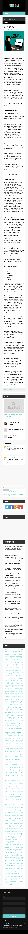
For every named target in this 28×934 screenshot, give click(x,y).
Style (8, 855)
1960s (9, 651)
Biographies (20, 673)
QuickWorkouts (17, 825)
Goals (10, 743)
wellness (11, 878)
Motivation (17, 797)
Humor (22, 759)
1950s (6, 651)
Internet (11, 767)
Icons (6, 761)
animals (17, 662)
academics (7, 654)
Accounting (7, 656)
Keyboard (21, 770)
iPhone (21, 769)
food (22, 737)
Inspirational (14, 764)
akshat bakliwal (11, 457)
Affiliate (17, 659)
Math (22, 785)
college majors (14, 696)
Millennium (12, 791)
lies (5, 781)
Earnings (18, 715)
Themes (6, 862)
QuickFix (6, 825)
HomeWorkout (8, 756)
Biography (7, 675)
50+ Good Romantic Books (10, 592)
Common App (19, 699)
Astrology (7, 669)
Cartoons (12, 688)
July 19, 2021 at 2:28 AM (19, 457)
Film (12, 733)
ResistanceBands (8, 831)
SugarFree (16, 855)
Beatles (6, 672)
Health (16, 748)
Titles (15, 865)
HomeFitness (20, 753)
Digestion (21, 712)
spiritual (21, 847)
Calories (17, 683)
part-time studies (13, 812)
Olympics (18, 807)
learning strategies (12, 777)
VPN (12, 873)
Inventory (13, 769)
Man (10, 785)
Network (16, 802)
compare (13, 701)
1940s (22, 649)
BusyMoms (7, 683)
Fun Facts (17, 738)
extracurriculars (19, 728)
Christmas (7, 691)
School (21, 834)
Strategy (17, 850)
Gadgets (7, 740)
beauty (9, 672)
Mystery (17, 799)
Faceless (6, 730)
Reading (11, 826)
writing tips (11, 883)
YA (17, 883)
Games (16, 740)
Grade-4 (17, 743)
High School (7, 751)
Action (6, 657)
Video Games (18, 871)
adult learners (8, 659)
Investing (18, 769)
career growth (17, 686)
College (12, 694)
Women (6, 879)
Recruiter (11, 828)
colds (16, 693)
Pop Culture (17, 818)
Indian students (12, 762)
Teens (6, 860)
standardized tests (19, 849)
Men (15, 788)
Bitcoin (15, 675)
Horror (12, 757)
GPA (13, 743)
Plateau (10, 817)
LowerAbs (10, 783)
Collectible (7, 694)
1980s (18, 651)
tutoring (13, 868)
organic (6, 810)
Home (5, 19)
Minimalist (17, 793)
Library (22, 780)
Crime (12, 706)
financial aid (20, 733)
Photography (7, 815)
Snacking (7, 846)
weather (11, 874)
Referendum (20, 828)
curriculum (7, 707)
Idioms (15, 761)
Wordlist (16, 879)
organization (11, 810)
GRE (22, 745)
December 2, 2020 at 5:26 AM (16, 446)
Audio (19, 669)
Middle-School (20, 790)
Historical (14, 751)
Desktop (14, 710)
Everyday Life (20, 726)
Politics (9, 818)
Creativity (7, 706)
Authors (6, 670)
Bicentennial (15, 673)
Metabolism (7, 790)
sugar (12, 855)
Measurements (12, 786)
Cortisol (19, 702)
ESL (22, 725)
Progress (6, 823)
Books (21, 678)
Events (15, 726)
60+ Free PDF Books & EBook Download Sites (14, 546)
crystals (16, 706)
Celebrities (17, 688)
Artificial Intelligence (9, 667)
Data (20, 707)
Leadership (7, 775)
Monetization (17, 796)
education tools (20, 720)
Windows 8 (17, 878)
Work (6, 881)
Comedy (6, 699)
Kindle (22, 772)
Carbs (19, 685)
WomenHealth (11, 879)
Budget (16, 682)
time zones (20, 863)
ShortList (21, 841)
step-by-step (7, 850)
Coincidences (11, 693)
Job (9, 770)
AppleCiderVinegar (8, 665)
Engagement (20, 722)
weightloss (7, 876)
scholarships (17, 834)
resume (19, 831)
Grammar (15, 745)
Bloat (19, 675)
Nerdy (13, 802)
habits (17, 746)
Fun (13, 738)
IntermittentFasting (14, 765)
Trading (13, 866)
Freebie (9, 738)
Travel (16, 866)
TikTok (22, 862)
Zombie (14, 884)
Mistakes (6, 794)
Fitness (10, 737)
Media (17, 786)
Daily (11, 707)
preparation (14, 820)
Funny (22, 738)
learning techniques (9, 778)
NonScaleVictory (19, 805)
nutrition (6, 807)
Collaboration (20, 693)
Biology (11, 675)
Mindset (12, 793)
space (11, 847)
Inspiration (7, 764)
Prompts (11, 823)
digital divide (10, 714)
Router (14, 833)
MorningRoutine (11, 797)
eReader (15, 725)
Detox (22, 710)
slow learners (20, 844)
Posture (21, 818)
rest (13, 831)
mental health (20, 788)
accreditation (12, 656)
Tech (16, 858)
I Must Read (13, 931)
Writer (21, 881)
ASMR (16, 667)
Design (10, 710)
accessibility (13, 654)
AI (20, 659)
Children (21, 690)
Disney (14, 714)
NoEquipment (7, 805)
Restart (15, 831)
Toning (22, 865)
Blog (22, 675)
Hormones (7, 757)
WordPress (20, 879)
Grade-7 (6, 745)
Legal (22, 778)
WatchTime (7, 874)
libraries (18, 780)
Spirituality (7, 849)
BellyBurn (7, 673)
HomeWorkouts (15, 756)
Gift (18, 741)
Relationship (7, 829)
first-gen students (19, 735)
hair (22, 746)
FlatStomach (15, 737)
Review (6, 833)
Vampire (10, 871)
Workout (9, 881)
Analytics (7, 662)
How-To (17, 757)
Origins (17, 810)
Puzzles (21, 823)
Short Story (16, 841)
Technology (20, 858)
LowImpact (16, 783)
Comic (12, 699)
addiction (18, 657)
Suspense (21, 857)
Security (9, 838)
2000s (6, 653)
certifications (7, 690)
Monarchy (12, 796)
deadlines (11, 709)
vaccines (6, 871)
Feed (16, 507)
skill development (19, 842)
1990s (22, 651)
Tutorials (10, 868)
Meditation (7, 788)
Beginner (14, 672)
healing (11, 748)
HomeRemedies (8, 754)
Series (15, 839)
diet (12, 712)
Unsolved (16, 870)
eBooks (9, 717)
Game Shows (11, 740)
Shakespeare (20, 839)
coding (6, 693)
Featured (10, 389)
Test (9, 860)
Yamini (8, 446)
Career (6, 686)
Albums (11, 661)
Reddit (15, 828)
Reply (8, 453)
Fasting (21, 730)
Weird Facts (17, 876)
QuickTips (11, 825)
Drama (18, 714)
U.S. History (7, 870)
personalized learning (10, 813)
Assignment (20, 667)
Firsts (6, 737)
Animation (7, 664)
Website (16, 874)
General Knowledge (12, 741)
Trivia (19, 866)
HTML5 (21, 757)
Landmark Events (9, 773)
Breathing (7, 682)
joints (17, 770)
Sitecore (11, 296)
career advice (11, 686)
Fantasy (14, 730)
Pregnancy (7, 820)
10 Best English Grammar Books (11, 583)
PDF (22, 812)
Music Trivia (11, 799)
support (17, 857)
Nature (9, 802)
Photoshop (13, 815)
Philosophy (21, 813)
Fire (5, 735)
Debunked (17, 709)
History (18, 751)
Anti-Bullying (15, 664)
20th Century (15, 653)
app (22, 664)
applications (15, 665)
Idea (9, 761)
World (12, 881)
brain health (16, 680)
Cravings (21, 704)
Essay (6, 726)
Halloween (7, 748)
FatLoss (13, 732)
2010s (9, 653)
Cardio (22, 685)
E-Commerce (12, 715)
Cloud (22, 691)
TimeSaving (7, 865)
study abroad (12, 854)
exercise (13, 728)
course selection (14, 704)
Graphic (19, 745)
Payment (19, 812)
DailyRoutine (15, 707)
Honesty (21, 756)
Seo (13, 839)
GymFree (13, 746)
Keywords (7, 772)
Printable (21, 820)
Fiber (6, 733)
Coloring (21, 698)
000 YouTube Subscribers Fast (12, 649)
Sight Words (11, 842)
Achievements (18, 656)
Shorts (6, 842)
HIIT (11, 751)
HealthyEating (8, 749)
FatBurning (7, 732)
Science (10, 836)
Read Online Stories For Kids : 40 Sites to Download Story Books (13, 574)
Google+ (20, 507)
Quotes (6, 826)
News (6, 804)
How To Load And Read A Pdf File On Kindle (13, 614)
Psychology (16, 823)
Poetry (6, 818)
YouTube (10, 884)
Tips (12, 865)
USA (20, 870)
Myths (21, 799)
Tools (6, 866)
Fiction (9, 733)
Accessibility (20, 654)
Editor (18, 717)
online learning (12, 809)
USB (22, 870)
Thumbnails (17, 862)
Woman (21, 878)
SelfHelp (9, 839)
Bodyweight (7, 678)
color (18, 698)
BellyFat (11, 673)
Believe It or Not (19, 672)
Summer (21, 855)
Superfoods (7, 857)
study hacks (18, 854)
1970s (12, 651)
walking (15, 873)
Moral (6, 797)
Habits (20, 746)
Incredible (7, 762)
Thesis (10, 862)
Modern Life (7, 796)
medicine (21, 786)
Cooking (6, 702)
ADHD (22, 657)
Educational (7, 722)
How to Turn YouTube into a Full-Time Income (16, 430)
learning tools (17, 778)
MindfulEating (20, 791)
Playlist (18, 817)
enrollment (13, 723)
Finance (15, 733)
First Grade (9, 735)
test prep (12, 860)
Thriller (13, 862)
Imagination (20, 761)
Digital (6, 714)
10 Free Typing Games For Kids (11, 555)
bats (22, 670)
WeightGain (21, 874)
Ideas (12, 761)
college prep (20, 696)
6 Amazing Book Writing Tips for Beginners (14, 621)
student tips (7, 854)
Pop (12, 818)
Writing (7, 883)
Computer (17, 701)
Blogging (6, 677)
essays (9, 726)
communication (8, 701)
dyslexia (6, 715)
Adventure (13, 659)
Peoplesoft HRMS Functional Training (15, 451)
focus (20, 737)
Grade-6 (21, 743)
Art (22, 665)
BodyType (21, 677)
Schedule (12, 834)
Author (22, 669)
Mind (16, 791)
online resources (19, 809)
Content (11, 19)
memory (12, 788)
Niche (10, 804)
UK (12, 870)
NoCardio (21, 804)
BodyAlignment (14, 677)
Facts (10, 730)
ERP (20, 725)
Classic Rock (17, 691)
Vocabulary (7, 873)
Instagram (21, 764)
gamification (20, 740)
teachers (6, 858)
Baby (13, 670)
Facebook (11, 507)
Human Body (7, 759)
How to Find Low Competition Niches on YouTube (15, 423)
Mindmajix (6, 374)
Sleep (14, 844)
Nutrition (11, 807)
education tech (13, 720)
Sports (11, 849)
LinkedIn (6, 385)
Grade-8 (10, 745)
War (22, 873)
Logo (19, 781)
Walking (19, 873)
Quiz (22, 825)
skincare (6, 844)
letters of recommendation (10, 780)
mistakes (21, 793)
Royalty (21, 833)
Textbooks (21, 860)
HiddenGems (20, 749)
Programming (20, 821)
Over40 (21, 810)
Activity (9, 657)
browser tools (12, 682)
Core (10, 702)
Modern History (20, 794)
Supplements (12, 857)
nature (6, 802)
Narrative (11, 801)
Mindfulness (7, 793)
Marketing (13, 785)
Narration (6, 801)
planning (7, 817)
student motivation (19, 852)
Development (8, 712)
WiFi (14, 878)
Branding (21, 680)
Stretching (7, 852)
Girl (19, 741)
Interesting (7, 765)
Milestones (7, 791)
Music (6, 799)
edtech (21, 717)
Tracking (9, 866)
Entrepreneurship (9, 725)
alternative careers (19, 661)
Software (7, 847)
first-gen (14, 735)
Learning (17, 775)
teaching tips (11, 858)
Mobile (10, 794)
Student (12, 852)
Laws (22, 773)
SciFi (14, 836)
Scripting (17, 836)
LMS (17, 781)
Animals (21, 662)
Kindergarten (16, 772)
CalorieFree (12, 683)
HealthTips (21, 748)
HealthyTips (14, 749)
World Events (17, 881)
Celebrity (21, 688)
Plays (22, 817)
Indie (17, 762)
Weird (12, 876)
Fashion (18, 730)
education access (14, 718)
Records (6, 828)
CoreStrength (14, 702)
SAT (9, 834)
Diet (14, 712)
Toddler (18, 865)
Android (12, 662)
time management (10, 863)
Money (21, 796)
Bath (20, 670)
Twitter (7, 507)
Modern (14, 794)
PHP (18, 815)
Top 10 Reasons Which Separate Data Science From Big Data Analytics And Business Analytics (12, 603)
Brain (11, 680)
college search (8, 698)
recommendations (19, 826)
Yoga (19, 883)
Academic (21, 653)
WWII (15, 883)
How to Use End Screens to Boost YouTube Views (13, 416)
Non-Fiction (13, 805)
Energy (15, 722)
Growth (6, 746)
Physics (21, 815)
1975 (16, 651)
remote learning (14, 829)
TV (16, 868)
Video (13, 871)
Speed (17, 847)
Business (21, 682)
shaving (6, 841)
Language (17, 773)
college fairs (7, 696)
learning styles (20, 777)
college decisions (19, 694)
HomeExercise (8, 753)
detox (18, 710)
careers (8, 688)
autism (10, 670)
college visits (14, 698)
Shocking (11, 841)
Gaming (6, 741)
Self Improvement (16, 838)
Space (14, 847)
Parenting (7, 812)
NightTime (15, 804)
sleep (10, 844)
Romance (10, 833)
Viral (22, 871)
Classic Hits (12, 691)
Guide (9, 746)
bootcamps (7, 680)
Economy (14, 717)
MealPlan (7, 786)
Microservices (13, 790)
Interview (16, 767)
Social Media (13, 846)
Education (7, 718)
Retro (22, 831)
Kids (11, 772)
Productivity (7, 821)
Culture (21, 706)
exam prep (7, 728)
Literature (13, 781)
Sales (6, 834)
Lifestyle (8, 781)
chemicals (14, 690)
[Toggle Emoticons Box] (3, 488)
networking (21, 802)
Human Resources (15, 759)
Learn (12, 775)
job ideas (13, 770)
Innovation (21, 762)
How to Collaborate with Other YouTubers (14, 436)
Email (12, 722)
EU (12, 726)
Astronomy (11, 669)
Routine (18, 833)
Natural (14, 801)
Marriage (18, 785)
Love (6, 783)
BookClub (16, 678)
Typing (21, 868)
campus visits (10, 685)
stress (22, 850)
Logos (22, 781)
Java (6, 770)
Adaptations (13, 657)
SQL (14, 849)
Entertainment (20, 723)
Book (12, 678)
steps (12, 850)
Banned (16, 670)
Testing (16, 860)
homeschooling (20, 754)
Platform (15, 817)
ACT (22, 656)
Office (15, 807)
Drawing (21, 714)
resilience (21, 829)
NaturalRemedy (20, 801)
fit (7, 737)
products (13, 821)
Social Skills (20, 846)
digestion (17, 712)
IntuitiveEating (8, 769)
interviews (21, 767)
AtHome (15, 669)
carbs (16, 685)
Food (6, 738)
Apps (20, 665)
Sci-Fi (6, 836)
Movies (21, 797)
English (7, 723)
